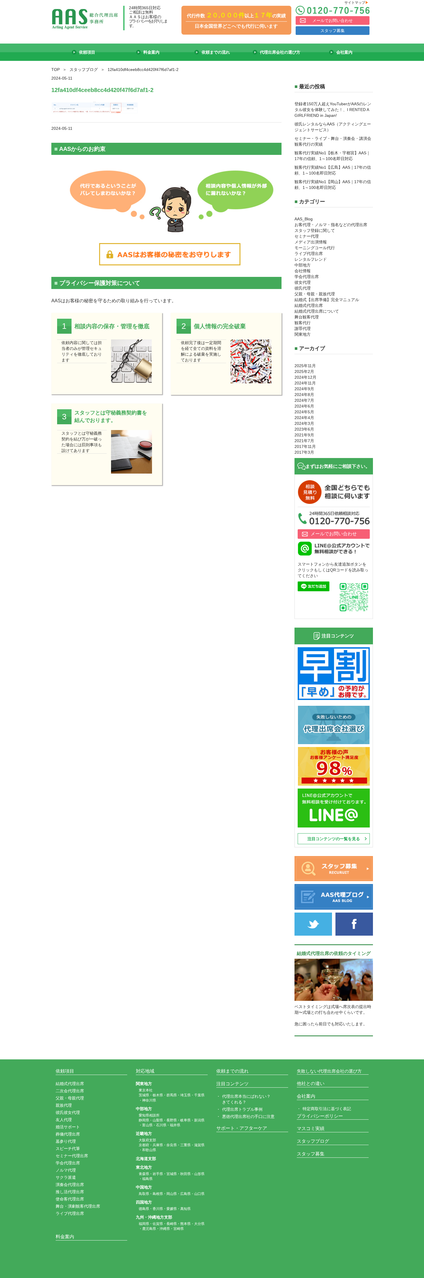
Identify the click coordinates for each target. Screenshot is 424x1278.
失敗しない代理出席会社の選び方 (329, 1071)
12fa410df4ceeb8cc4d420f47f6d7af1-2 (102, 90)
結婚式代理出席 (308, 305)
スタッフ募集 (332, 30)
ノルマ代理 (66, 1170)
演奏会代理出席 (70, 1184)
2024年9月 (304, 388)
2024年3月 (304, 423)
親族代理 (64, 1105)
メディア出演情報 (310, 242)
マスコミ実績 (310, 1128)
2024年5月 (304, 412)
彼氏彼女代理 (68, 1112)
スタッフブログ (313, 1141)
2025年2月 (304, 371)
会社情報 (302, 271)
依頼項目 (65, 1071)
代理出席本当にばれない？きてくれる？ (246, 1099)
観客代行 (302, 322)
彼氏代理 (302, 288)
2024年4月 (304, 417)
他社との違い (310, 1083)
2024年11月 (305, 383)
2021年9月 (304, 435)
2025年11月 (305, 365)
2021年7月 (304, 440)
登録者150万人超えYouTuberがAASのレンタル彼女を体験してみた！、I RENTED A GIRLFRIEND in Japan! (332, 110)
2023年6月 (304, 429)
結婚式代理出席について (316, 311)
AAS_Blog (303, 219)
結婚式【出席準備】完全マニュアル (326, 299)
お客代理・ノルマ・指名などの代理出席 (330, 224)
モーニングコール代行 (314, 247)
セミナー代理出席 (72, 1155)
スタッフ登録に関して (314, 230)
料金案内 (65, 1236)
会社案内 (306, 1096)
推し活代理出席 (70, 1191)
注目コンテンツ (232, 1083)
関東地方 (302, 334)
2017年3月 (304, 452)
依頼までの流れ (232, 1071)
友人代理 (64, 1119)
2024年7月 (304, 400)
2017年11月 (305, 446)
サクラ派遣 (66, 1177)
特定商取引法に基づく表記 (327, 1108)
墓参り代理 (66, 1141)
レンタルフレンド (310, 259)
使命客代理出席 (70, 1199)
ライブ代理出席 (308, 253)
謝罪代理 (302, 328)
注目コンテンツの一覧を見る (333, 838)
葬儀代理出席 (68, 1134)
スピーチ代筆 (68, 1148)
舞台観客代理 (306, 317)
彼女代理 (302, 282)
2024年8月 (304, 394)
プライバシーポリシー (320, 1116)
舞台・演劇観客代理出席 (78, 1206)
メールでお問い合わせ (332, 20)
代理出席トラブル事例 (242, 1109)
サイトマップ (356, 3)
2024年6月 (304, 406)
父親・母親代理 (70, 1098)
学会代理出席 (306, 276)
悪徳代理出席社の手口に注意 (248, 1116)
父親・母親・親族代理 (314, 294)
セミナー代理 (306, 236)
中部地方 (302, 265)
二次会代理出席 (70, 1091)
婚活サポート (68, 1127)
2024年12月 (305, 377)
